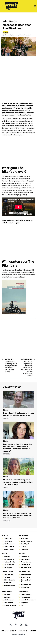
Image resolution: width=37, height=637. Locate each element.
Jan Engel (10, 35)
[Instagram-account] (21, 625)
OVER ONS (33, 630)
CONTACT (4, 630)
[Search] (35, 6)
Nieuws (5, 32)
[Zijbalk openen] (2, 6)
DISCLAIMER (22, 630)
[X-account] (10, 625)
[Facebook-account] (16, 625)
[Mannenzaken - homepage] (11, 6)
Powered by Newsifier (18, 634)
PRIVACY (13, 630)
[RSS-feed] (26, 625)
